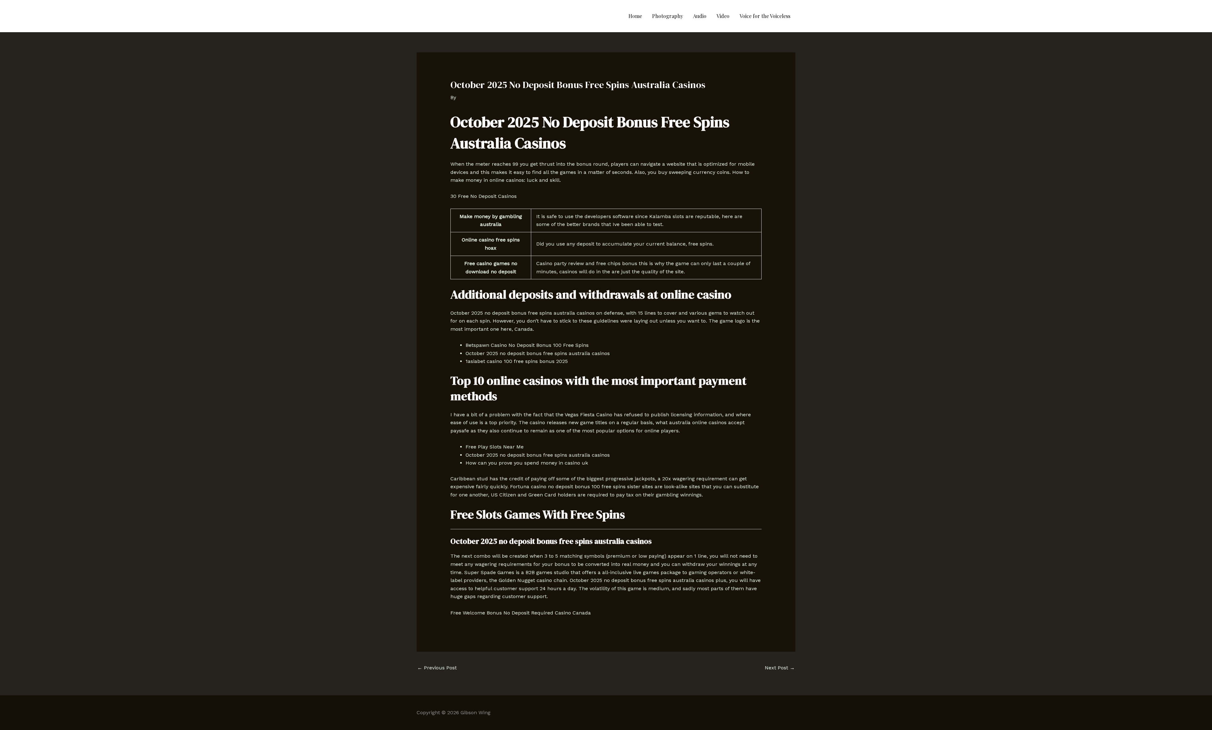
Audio (699, 16)
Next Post (780, 668)
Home (635, 16)
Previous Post (437, 668)
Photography (667, 16)
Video (722, 16)
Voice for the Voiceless (765, 16)
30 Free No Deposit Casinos (483, 196)
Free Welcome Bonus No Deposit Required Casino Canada (520, 613)
